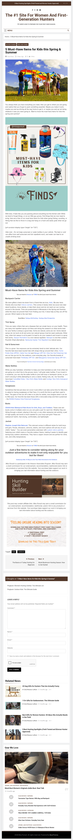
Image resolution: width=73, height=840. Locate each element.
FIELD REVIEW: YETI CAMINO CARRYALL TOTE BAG (34, 813)
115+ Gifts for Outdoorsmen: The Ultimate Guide (40, 701)
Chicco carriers (26, 305)
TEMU (35, 294)
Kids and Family (22, 44)
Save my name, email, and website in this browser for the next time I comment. (34, 656)
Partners (30, 796)
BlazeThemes (54, 835)
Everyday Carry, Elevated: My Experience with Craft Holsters (37, 806)
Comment (11, 608)
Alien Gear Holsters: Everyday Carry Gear (31, 820)
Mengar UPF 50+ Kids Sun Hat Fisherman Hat (50, 353)
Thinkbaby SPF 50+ (28, 358)
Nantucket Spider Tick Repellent (36, 340)
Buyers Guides (11, 44)
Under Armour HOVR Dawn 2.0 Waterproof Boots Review (36, 827)
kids (13, 552)
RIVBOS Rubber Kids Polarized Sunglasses (24, 399)
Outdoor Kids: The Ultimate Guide (25, 589)
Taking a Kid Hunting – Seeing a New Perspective (40, 318)
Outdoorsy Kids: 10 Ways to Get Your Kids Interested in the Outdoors (36, 459)
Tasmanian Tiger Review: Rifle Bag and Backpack (33, 798)
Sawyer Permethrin (20, 338)
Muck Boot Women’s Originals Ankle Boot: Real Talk (24, 788)
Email (9, 640)
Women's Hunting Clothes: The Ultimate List (29, 586)
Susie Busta (10, 56)
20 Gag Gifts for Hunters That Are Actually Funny (43, 3)
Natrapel (49, 338)
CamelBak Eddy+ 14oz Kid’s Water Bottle (28, 379)
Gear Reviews (24, 785)
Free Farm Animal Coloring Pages (35, 361)
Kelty (50, 302)
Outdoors (30, 810)
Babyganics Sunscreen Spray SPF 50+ (52, 358)
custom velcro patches (55, 430)
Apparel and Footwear (12, 785)
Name (9, 632)
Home (7, 37)
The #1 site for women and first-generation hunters (36, 17)
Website (10, 648)
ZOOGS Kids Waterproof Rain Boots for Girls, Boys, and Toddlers (28, 408)
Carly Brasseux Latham (30, 689)
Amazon (29, 294)
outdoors (21, 552)
